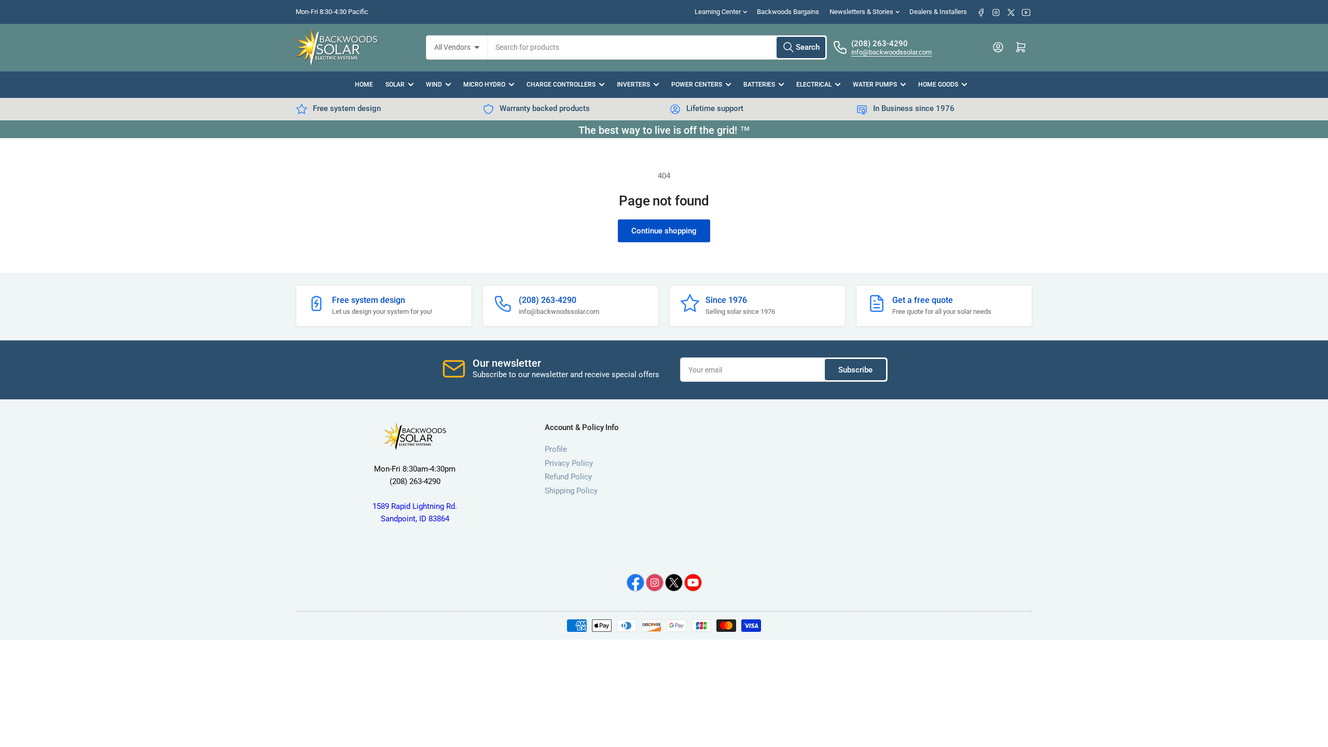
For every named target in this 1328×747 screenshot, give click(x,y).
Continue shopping (664, 231)
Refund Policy (568, 476)
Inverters (633, 84)
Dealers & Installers (938, 12)
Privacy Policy (569, 463)
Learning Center (718, 12)
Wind (434, 84)
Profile (556, 449)
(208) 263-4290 (879, 43)
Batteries (759, 84)
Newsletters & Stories (861, 12)
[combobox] (657, 47)
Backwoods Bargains (788, 12)
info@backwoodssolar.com (891, 52)
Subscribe (855, 370)
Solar (395, 84)
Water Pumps (875, 84)
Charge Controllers (561, 84)
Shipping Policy (571, 490)
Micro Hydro (484, 84)
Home (364, 84)
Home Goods (938, 84)
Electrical (814, 84)
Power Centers (696, 84)
